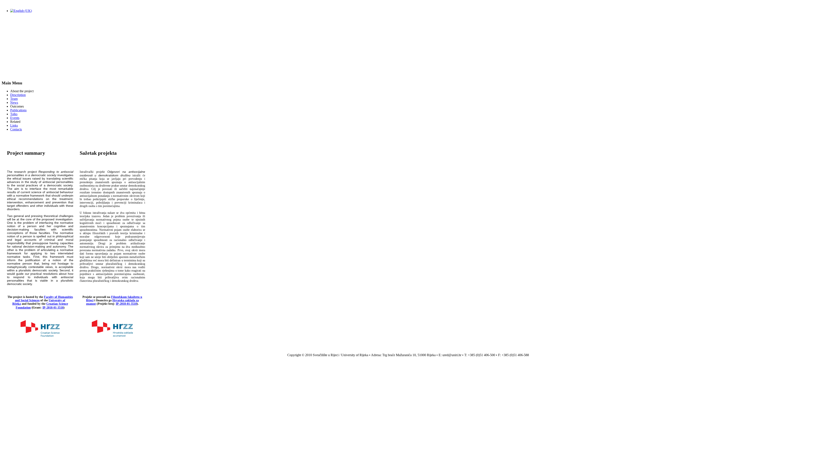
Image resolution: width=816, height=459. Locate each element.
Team (14, 99)
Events (14, 118)
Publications (18, 110)
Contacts (16, 129)
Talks (13, 114)
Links (14, 125)
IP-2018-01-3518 (53, 307)
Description (18, 95)
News (14, 102)
